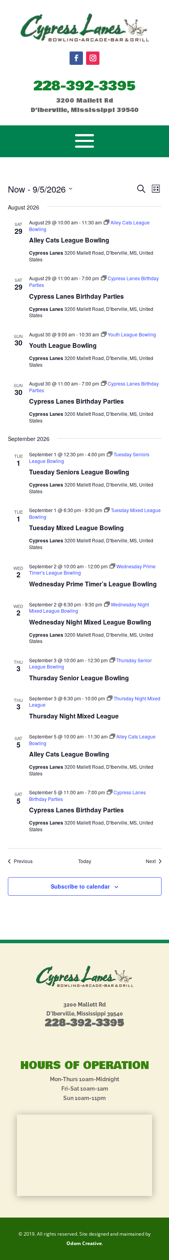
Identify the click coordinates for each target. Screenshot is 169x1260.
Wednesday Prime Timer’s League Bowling (93, 583)
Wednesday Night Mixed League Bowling (90, 621)
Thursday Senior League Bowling (79, 677)
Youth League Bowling (63, 345)
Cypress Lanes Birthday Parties (76, 296)
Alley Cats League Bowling (69, 239)
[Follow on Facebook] (76, 58)
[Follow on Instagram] (92, 58)
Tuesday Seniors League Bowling (79, 471)
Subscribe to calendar (80, 886)
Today (84, 861)
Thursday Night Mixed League (74, 715)
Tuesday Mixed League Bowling (76, 527)
